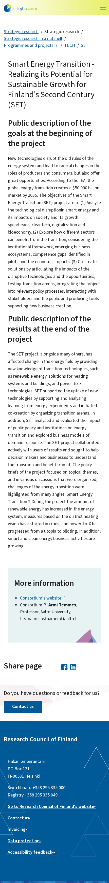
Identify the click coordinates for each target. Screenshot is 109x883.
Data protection (24, 841)
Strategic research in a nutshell (33, 38)
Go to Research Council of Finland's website (51, 806)
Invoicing (17, 829)
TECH (69, 45)
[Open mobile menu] (102, 7)
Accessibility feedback (30, 852)
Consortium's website (40, 598)
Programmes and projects (28, 45)
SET (84, 45)
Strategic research (21, 32)
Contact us (23, 706)
